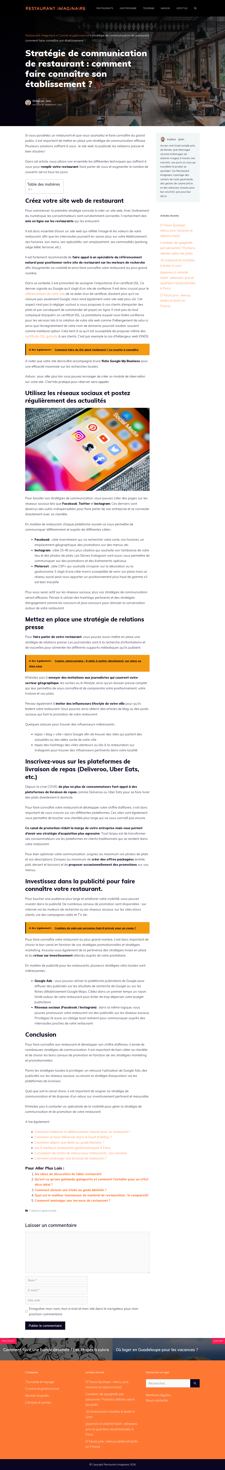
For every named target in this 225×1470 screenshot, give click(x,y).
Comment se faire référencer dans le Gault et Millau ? (73, 1137)
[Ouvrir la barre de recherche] (195, 8)
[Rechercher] (195, 1383)
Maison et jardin (37, 1395)
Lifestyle (182, 8)
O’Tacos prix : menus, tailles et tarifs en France (175, 300)
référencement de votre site (44, 294)
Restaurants (105, 8)
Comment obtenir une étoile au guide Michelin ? (69, 1142)
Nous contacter (157, 1400)
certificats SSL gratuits (41, 336)
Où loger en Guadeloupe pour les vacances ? (157, 1349)
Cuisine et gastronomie (73, 35)
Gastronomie (128, 8)
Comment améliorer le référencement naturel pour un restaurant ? (83, 1132)
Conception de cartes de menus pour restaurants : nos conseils (81, 1153)
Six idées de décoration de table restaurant (68, 1174)
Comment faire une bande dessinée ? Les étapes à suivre (56, 1349)
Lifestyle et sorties (38, 1402)
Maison (165, 8)
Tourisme (148, 8)
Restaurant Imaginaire (40, 35)
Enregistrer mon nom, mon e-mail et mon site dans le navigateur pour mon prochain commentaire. (83, 1311)
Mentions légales (158, 1395)
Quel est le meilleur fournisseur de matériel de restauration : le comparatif (91, 1195)
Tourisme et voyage (39, 1382)
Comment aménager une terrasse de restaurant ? (71, 1158)
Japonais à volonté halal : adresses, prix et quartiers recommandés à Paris (112, 1429)
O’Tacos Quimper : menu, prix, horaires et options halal (176, 230)
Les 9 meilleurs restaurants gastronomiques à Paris (73, 1148)
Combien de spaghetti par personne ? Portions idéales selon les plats (177, 248)
